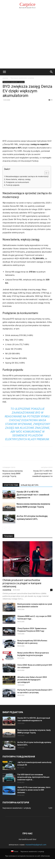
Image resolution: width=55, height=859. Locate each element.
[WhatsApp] (22, 105)
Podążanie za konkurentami (17, 182)
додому (5, 78)
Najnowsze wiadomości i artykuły (22, 78)
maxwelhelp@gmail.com (35, 844)
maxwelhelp (7, 590)
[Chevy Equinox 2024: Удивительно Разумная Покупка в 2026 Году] (9, 631)
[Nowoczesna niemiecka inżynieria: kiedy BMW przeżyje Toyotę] (9, 506)
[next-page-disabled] (8, 528)
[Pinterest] (16, 105)
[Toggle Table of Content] (45, 173)
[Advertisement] (27, 40)
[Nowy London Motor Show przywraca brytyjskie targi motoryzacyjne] (9, 656)
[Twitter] (11, 105)
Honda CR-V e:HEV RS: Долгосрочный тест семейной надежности (42, 473)
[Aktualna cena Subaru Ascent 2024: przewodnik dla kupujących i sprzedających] (9, 680)
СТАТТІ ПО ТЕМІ (11, 485)
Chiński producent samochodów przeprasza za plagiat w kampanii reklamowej (22, 583)
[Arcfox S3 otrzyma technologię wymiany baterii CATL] (9, 519)
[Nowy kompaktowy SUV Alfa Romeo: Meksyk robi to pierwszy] (9, 643)
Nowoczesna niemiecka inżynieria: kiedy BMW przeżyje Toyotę (13, 473)
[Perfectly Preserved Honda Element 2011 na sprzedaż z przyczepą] (9, 693)
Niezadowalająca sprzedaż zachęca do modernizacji (27, 176)
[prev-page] (4, 528)
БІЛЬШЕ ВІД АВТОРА (29, 485)
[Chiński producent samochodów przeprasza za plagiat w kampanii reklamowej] (27, 559)
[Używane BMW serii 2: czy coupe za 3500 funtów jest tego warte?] (9, 619)
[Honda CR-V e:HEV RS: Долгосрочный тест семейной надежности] (9, 494)
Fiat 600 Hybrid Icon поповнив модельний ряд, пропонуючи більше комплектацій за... (33, 777)
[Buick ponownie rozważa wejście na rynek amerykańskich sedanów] (9, 607)
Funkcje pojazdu (12, 185)
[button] (4, 71)
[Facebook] (5, 105)
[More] (28, 105)
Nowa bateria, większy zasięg (18, 179)
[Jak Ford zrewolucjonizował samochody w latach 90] (9, 765)
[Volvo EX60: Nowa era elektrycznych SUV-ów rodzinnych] (9, 668)
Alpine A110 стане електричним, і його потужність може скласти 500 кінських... (33, 789)
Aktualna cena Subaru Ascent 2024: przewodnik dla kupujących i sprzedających (32, 679)
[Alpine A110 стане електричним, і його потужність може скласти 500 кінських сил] (9, 790)
